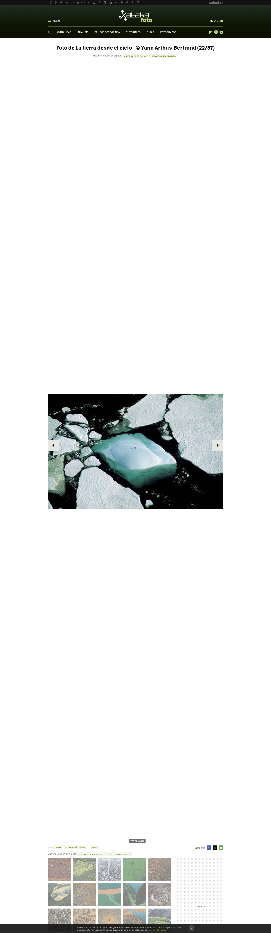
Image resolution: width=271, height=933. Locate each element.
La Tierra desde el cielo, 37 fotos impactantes (149, 56)
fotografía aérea (75, 847)
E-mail (221, 847)
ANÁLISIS (83, 32)
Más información (159, 929)
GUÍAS (150, 32)
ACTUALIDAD (63, 32)
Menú (56, 20)
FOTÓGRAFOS (168, 32)
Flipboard (210, 32)
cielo (58, 847)
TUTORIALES (133, 32)
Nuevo (214, 20)
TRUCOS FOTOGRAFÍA (107, 32)
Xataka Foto (135, 16)
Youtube (221, 32)
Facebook (205, 32)
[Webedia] (216, 2)
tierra (94, 847)
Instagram (216, 32)
